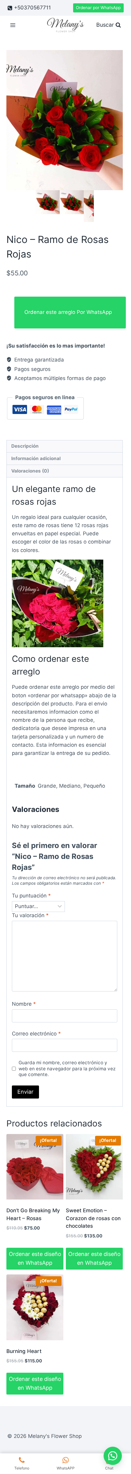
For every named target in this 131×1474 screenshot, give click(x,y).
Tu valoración (30, 915)
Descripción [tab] (25, 446)
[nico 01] (64, 120)
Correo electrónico (36, 1034)
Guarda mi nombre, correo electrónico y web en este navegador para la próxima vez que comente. (67, 1069)
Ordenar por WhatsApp (98, 7)
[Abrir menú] (13, 25)
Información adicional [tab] (36, 458)
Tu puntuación (31, 896)
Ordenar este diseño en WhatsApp (35, 1258)
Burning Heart (23, 1351)
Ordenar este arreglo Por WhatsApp (68, 312)
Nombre (24, 1004)
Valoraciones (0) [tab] (30, 471)
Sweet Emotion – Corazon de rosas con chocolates (93, 1218)
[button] (113, 1456)
